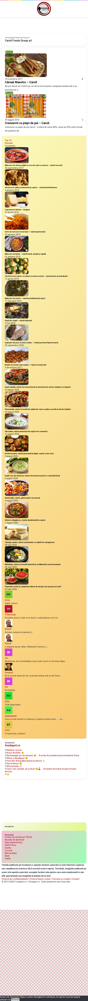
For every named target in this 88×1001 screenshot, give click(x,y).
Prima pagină (9, 37)
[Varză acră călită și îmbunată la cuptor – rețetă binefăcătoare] (16, 184)
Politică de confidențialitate (15, 879)
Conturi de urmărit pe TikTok (18, 837)
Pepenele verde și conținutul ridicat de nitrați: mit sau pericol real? (33, 586)
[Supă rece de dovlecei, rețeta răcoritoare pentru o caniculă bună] (16, 473)
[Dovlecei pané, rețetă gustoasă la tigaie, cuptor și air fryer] (16, 450)
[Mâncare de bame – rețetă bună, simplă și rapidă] (16, 251)
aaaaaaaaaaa (11, 716)
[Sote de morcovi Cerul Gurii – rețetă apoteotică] (16, 229)
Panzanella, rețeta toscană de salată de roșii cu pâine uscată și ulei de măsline (38, 409)
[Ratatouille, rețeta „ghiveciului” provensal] (16, 495)
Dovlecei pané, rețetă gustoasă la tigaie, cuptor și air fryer (29, 453)
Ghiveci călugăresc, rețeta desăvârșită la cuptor (25, 520)
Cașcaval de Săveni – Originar (17, 210)
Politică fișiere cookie (40, 879)
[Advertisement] (44, 24)
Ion (6, 658)
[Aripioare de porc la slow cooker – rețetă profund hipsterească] (16, 340)
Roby (7, 701)
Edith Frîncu (10, 845)
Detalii (17, 999)
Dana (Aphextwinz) (14, 842)
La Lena (8, 850)
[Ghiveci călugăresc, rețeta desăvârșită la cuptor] (16, 517)
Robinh (8, 629)
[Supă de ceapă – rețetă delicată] (16, 317)
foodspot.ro (12, 745)
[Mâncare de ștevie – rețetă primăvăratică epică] (16, 295)
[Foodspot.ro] (44, 9)
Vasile (8, 858)
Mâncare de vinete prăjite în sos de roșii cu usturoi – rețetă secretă (33, 165)
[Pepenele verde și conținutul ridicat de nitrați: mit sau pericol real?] (16, 583)
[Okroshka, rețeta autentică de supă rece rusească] (16, 428)
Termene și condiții (61, 879)
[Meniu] (3, 9)
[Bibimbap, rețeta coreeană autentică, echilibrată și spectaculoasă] (16, 561)
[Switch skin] (81, 9)
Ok (12, 999)
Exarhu (8, 847)
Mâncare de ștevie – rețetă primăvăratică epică (25, 298)
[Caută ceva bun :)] (85, 9)
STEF (7, 730)
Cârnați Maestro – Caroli (21, 82)
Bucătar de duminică (14, 839)
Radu (7, 856)
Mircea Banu (11, 853)
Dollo (7, 600)
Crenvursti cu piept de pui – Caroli (27, 123)
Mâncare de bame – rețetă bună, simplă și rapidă (25, 254)
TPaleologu (10, 614)
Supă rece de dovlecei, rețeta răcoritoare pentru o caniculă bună (32, 476)
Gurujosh (9, 672)
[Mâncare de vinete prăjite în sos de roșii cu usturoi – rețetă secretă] (16, 162)
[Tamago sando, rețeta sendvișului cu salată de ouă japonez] (16, 539)
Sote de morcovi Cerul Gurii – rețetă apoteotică (25, 232)
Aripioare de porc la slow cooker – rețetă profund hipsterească (31, 343)
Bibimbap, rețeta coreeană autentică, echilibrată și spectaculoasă (32, 564)
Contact (76, 879)
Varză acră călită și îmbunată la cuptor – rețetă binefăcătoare (31, 187)
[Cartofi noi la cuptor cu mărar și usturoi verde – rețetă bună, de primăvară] (16, 273)
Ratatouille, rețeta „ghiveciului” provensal (22, 498)
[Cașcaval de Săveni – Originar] (16, 207)
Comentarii (10, 145)
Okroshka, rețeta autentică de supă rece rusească (26, 431)
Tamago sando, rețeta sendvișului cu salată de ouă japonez (30, 542)
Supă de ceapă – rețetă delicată (18, 320)
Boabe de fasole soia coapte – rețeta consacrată (25, 365)
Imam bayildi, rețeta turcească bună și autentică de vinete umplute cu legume (38, 387)
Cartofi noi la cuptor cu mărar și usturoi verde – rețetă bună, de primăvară (36, 276)
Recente (9, 143)
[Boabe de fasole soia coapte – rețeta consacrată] (16, 362)
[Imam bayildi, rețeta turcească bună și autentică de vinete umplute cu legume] (16, 384)
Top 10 (8, 140)
